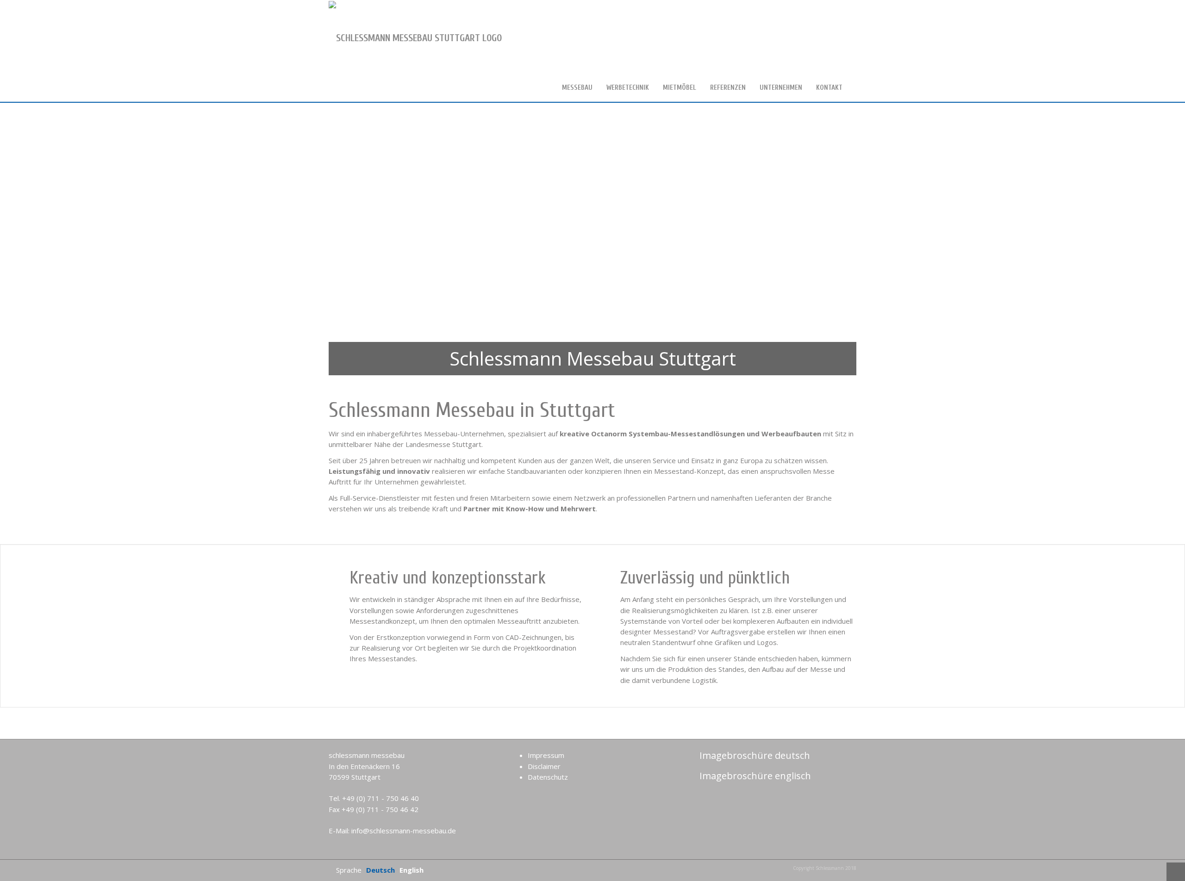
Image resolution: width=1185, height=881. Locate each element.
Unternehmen (781, 88)
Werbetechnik (627, 88)
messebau (577, 88)
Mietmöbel (679, 88)
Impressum (546, 755)
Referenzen (728, 88)
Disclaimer (544, 766)
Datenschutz (548, 777)
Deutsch (380, 870)
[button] (23, 241)
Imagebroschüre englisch (754, 775)
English (411, 870)
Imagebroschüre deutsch (753, 755)
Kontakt (829, 88)
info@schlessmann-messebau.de (403, 830)
